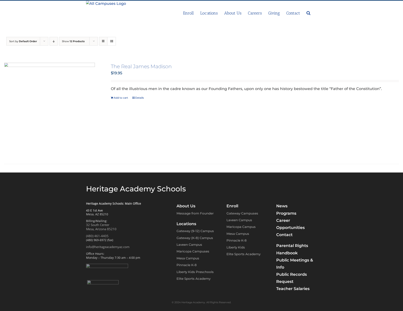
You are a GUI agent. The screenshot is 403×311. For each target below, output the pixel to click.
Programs (286, 213)
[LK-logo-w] (103, 282)
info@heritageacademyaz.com (108, 247)
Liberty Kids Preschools (195, 272)
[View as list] (111, 41)
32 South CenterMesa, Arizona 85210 (101, 227)
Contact (284, 234)
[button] (308, 13)
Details (139, 97)
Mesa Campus (188, 258)
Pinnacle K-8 (187, 265)
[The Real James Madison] (49, 108)
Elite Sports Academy (194, 279)
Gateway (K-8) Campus (195, 238)
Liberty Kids (235, 247)
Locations (186, 223)
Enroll (232, 206)
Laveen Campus (189, 245)
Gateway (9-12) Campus (195, 231)
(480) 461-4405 (97, 236)
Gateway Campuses (242, 213)
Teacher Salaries (293, 288)
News (282, 206)
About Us (186, 206)
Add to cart (121, 97)
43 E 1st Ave (94, 210)
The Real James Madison (141, 66)
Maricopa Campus (241, 227)
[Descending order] (54, 41)
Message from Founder (195, 213)
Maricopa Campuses (193, 251)
